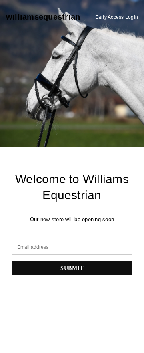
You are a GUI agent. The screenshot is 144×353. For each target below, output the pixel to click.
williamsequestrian (43, 16)
